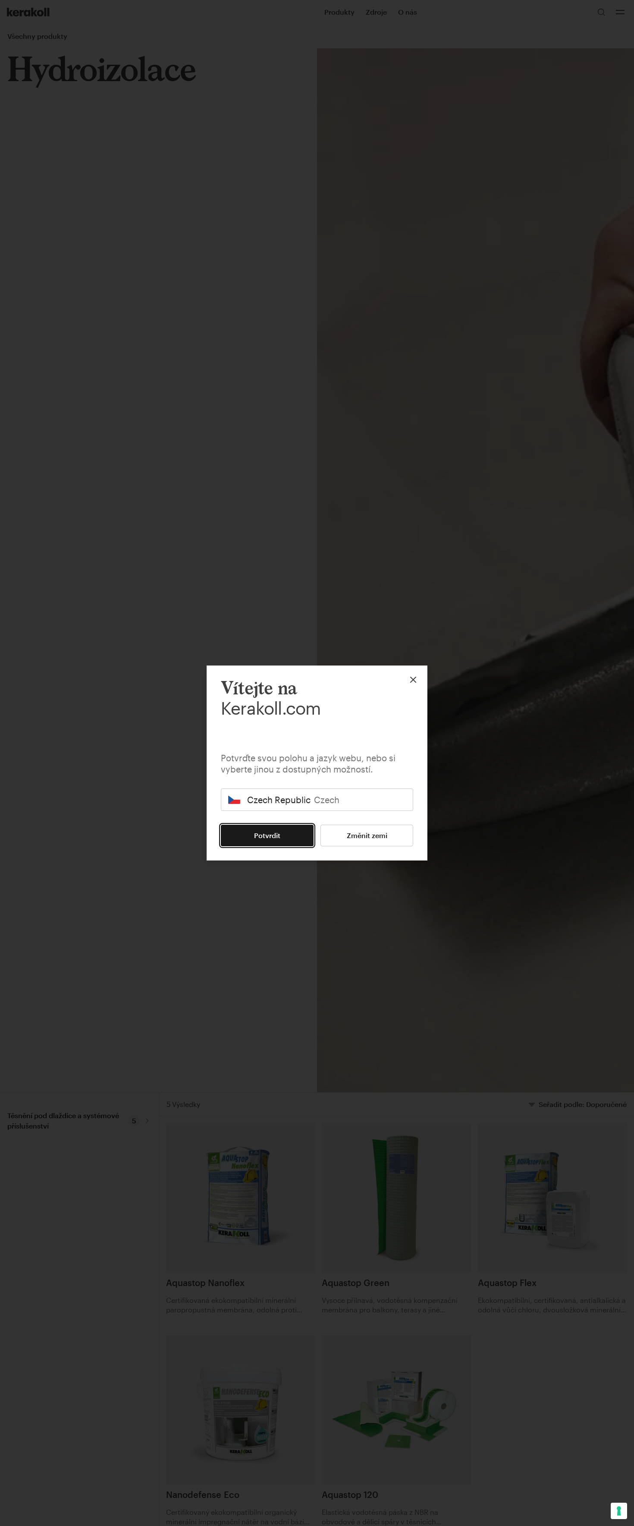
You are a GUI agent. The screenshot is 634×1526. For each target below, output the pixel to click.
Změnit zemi (367, 835)
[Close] (413, 680)
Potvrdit (267, 835)
